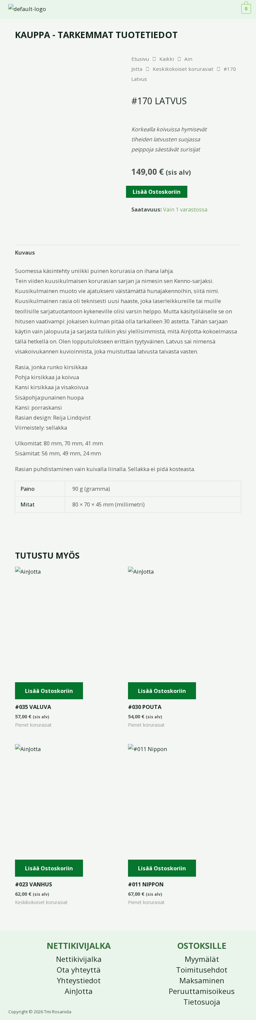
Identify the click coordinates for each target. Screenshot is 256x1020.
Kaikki (166, 58)
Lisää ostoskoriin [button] (49, 691)
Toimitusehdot (201, 970)
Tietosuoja (201, 1002)
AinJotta (79, 991)
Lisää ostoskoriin (157, 191)
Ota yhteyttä (79, 970)
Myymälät (202, 959)
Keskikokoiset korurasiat (183, 68)
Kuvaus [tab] (25, 252)
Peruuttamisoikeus (202, 991)
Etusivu (140, 58)
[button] (229, 9)
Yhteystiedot (79, 980)
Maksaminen (201, 980)
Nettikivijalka (79, 959)
